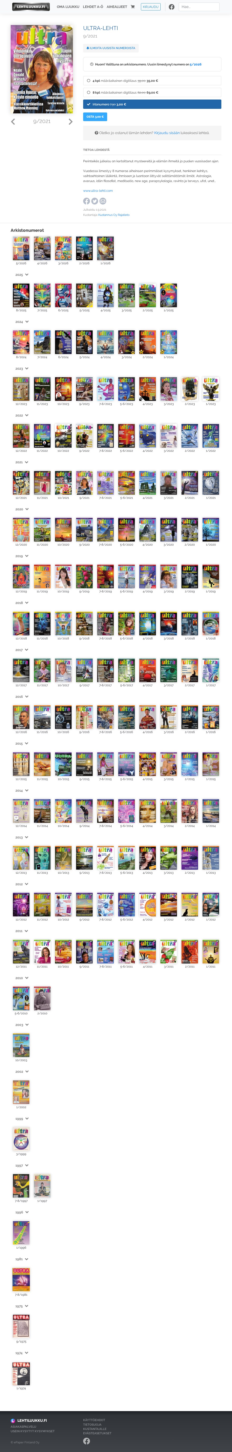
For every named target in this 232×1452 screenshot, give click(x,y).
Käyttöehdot (94, 1420)
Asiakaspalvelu (23, 1426)
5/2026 (196, 64)
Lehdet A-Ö (93, 7)
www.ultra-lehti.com (98, 190)
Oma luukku (68, 7)
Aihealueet (117, 7)
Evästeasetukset (97, 1433)
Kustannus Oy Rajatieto (114, 215)
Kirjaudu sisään (167, 133)
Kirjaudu (151, 7)
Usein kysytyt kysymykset (33, 1431)
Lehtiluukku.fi (32, 1420)
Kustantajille (94, 1429)
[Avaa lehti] (21, 248)
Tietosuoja (92, 1424)
